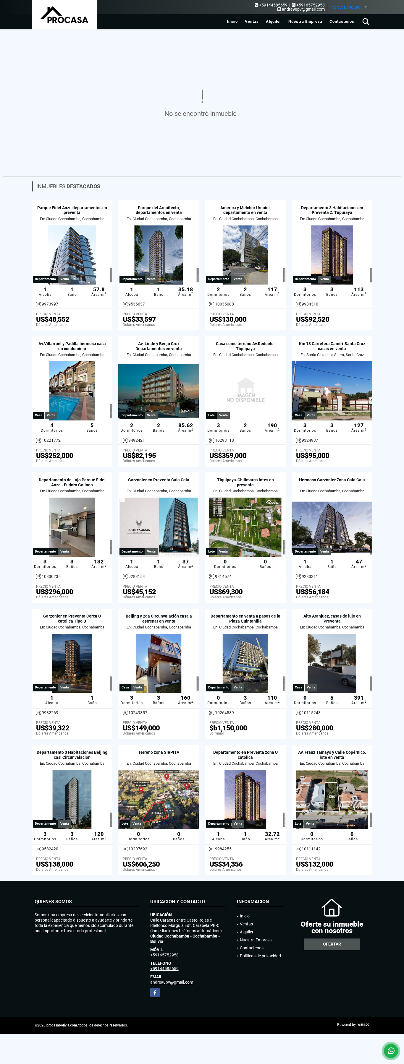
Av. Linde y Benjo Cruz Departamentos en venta (158, 346)
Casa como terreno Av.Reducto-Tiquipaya (245, 346)
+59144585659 (273, 5)
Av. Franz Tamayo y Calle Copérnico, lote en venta (332, 755)
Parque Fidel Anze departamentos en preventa (72, 210)
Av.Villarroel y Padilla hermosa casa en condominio (72, 346)
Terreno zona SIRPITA (158, 752)
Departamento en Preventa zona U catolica (245, 755)
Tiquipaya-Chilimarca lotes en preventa (245, 482)
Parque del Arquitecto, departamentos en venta (159, 210)
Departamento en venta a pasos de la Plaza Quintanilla (245, 618)
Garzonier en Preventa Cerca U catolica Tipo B (72, 618)
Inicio (232, 21)
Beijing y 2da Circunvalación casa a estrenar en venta (159, 618)
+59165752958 (310, 5)
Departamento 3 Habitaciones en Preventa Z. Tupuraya (332, 210)
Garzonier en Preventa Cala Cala (158, 479)
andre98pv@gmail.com (171, 982)
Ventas (252, 21)
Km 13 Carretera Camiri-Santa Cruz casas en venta (332, 346)
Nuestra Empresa (305, 21)
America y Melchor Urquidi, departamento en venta (245, 210)
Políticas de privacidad (260, 955)
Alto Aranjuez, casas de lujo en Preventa (332, 618)
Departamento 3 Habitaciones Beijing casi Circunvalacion (72, 755)
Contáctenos (341, 21)
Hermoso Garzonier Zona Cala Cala (332, 479)
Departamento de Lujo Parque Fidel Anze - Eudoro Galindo (72, 482)
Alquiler (273, 21)
